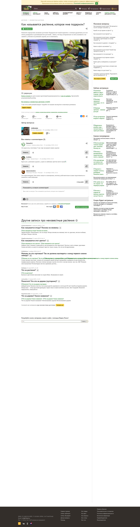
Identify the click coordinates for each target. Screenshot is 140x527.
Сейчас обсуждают (65, 515)
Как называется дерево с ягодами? (104, 43)
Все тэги (83, 520)
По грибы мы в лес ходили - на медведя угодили (111, 183)
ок (96, 3)
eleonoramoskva (31, 171)
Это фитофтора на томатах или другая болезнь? (111, 161)
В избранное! (28, 29)
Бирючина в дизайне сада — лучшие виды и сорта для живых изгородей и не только (111, 128)
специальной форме (64, 204)
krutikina (28, 157)
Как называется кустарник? (101, 34)
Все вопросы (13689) (99, 78)
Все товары (84, 511)
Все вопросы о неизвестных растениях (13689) (35, 102)
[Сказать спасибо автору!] (87, 152)
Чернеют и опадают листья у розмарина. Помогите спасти (112, 171)
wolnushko (24, 279)
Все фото (83, 513)
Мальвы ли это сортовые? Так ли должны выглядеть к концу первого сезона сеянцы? (54, 254)
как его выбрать (66, 96)
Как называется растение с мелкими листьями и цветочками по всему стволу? (104, 39)
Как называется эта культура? (102, 54)
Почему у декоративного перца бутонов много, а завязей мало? (111, 154)
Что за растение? (28, 270)
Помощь (63, 520)
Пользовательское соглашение (105, 511)
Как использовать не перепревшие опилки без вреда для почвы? (104, 178)
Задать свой (114, 78)
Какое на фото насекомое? (101, 46)
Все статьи (84, 518)
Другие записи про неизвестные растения (47, 220)
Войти (115, 9)
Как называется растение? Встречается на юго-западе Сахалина (105, 27)
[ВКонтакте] (81, 116)
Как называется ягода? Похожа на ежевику (39, 227)
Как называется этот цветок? (33, 240)
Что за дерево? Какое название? (35, 296)
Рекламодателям (101, 520)
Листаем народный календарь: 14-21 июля (111, 101)
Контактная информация (103, 515)
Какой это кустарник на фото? (102, 30)
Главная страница (65, 511)
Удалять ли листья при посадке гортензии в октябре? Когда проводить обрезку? (103, 210)
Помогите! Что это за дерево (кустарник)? (39, 281)
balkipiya (23, 268)
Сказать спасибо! (38, 133)
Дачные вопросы (65, 518)
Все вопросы (84, 515)
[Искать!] (76, 8)
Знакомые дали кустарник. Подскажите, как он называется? (105, 74)
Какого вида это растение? (101, 70)
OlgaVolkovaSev (26, 294)
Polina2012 (29, 143)
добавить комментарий (82, 207)
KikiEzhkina (24, 251)
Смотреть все (60, 305)
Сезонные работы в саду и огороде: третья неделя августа (111, 92)
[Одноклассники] (84, 116)
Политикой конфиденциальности (84, 3)
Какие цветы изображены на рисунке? (104, 62)
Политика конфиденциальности (105, 513)
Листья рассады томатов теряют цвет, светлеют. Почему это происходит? (111, 145)
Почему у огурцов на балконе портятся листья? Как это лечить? (112, 193)
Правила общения (101, 509)
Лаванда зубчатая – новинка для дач (112, 109)
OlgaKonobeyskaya (26, 238)
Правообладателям (102, 518)
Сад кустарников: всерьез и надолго (112, 118)
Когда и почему (26, 96)
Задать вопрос (26, 107)
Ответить (25, 152)
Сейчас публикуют (65, 513)
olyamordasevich (26, 225)
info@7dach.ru (26, 518)
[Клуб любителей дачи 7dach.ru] (27, 8)
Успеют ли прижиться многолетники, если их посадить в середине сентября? (105, 204)
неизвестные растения (45, 112)
